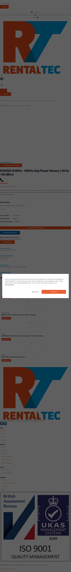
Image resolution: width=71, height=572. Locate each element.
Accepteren (54, 292)
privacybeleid (9, 285)
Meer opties (35, 292)
